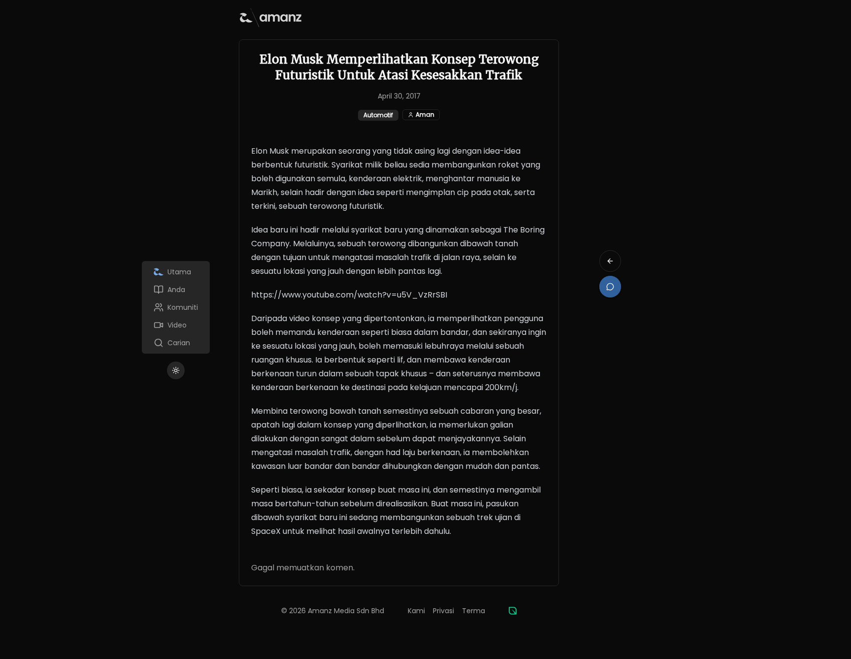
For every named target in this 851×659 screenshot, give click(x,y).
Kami (416, 611)
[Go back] (610, 261)
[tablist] (176, 307)
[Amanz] (513, 611)
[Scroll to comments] (610, 286)
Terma (473, 611)
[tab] (176, 272)
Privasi (443, 611)
